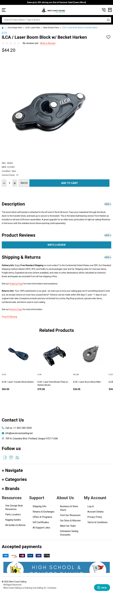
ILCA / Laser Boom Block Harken (17, 382)
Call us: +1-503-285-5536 (18, 428)
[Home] (3, 28)
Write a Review (47, 43)
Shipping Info (39, 506)
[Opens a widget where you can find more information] (102, 588)
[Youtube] (17, 457)
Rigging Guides (13, 519)
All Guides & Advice (15, 525)
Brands (12, 488)
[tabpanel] (18, 369)
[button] (56, 567)
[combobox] (56, 20)
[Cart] (110, 10)
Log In (90, 506)
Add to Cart (69, 183)
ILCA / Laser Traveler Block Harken (89, 382)
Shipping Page (16, 283)
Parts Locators (13, 514)
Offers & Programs (42, 517)
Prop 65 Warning (9, 316)
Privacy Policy (94, 517)
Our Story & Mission (70, 520)
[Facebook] (5, 457)
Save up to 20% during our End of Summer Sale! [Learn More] (56, 2)
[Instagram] (11, 457)
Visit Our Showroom (70, 515)
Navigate (14, 470)
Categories (16, 479)
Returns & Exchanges (43, 511)
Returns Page (15, 309)
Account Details (95, 511)
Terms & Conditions (97, 522)
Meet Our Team (68, 525)
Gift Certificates (41, 522)
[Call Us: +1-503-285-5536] (104, 10)
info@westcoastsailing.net (19, 433)
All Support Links (41, 527)
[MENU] (4, 10)
